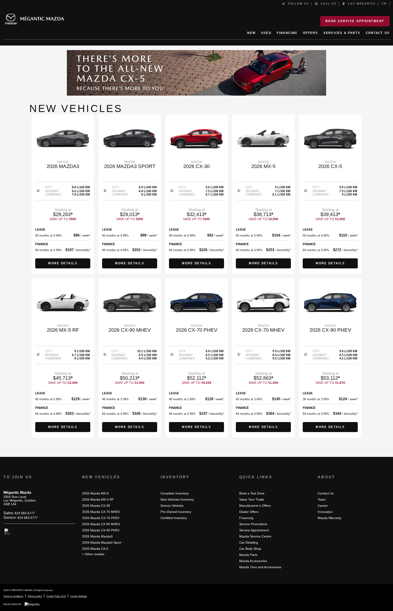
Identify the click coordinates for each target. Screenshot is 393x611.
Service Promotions (253, 524)
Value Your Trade (251, 499)
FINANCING (287, 33)
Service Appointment (254, 530)
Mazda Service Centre (255, 536)
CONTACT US (378, 33)
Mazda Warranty (329, 518)
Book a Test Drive (252, 493)
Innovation (325, 512)
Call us (327, 3)
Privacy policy (35, 596)
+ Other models (93, 554)
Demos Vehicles (172, 505)
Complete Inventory (175, 493)
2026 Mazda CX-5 (95, 548)
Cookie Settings (78, 596)
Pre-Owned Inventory (176, 512)
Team (322, 499)
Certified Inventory (174, 518)
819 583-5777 (25, 513)
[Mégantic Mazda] (34, 17)
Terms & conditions (13, 596)
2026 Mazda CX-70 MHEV (101, 512)
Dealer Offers (249, 512)
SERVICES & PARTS (341, 33)
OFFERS (310, 33)
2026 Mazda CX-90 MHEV (101, 524)
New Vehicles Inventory (177, 499)
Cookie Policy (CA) (56, 596)
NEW (251, 33)
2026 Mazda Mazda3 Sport (101, 542)
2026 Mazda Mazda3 (97, 536)
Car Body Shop (250, 548)
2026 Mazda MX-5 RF (98, 499)
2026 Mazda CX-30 (96, 505)
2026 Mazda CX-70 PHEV (100, 518)
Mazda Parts (248, 555)
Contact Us (326, 493)
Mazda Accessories (253, 561)
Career (323, 505)
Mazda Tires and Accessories (260, 567)
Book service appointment (354, 21)
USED (266, 33)
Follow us (297, 3)
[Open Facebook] (7, 532)
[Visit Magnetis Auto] (33, 604)
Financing (246, 518)
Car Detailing (248, 542)
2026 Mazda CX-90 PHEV (100, 530)
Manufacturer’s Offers (255, 505)
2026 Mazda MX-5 (95, 493)
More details (62, 263)
